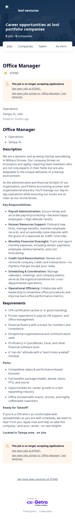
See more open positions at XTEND (37, 479)
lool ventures (28, 10)
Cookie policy (45, 511)
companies (25, 46)
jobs (10, 46)
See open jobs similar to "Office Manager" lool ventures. (39, 95)
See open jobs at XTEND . (26, 88)
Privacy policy (29, 511)
